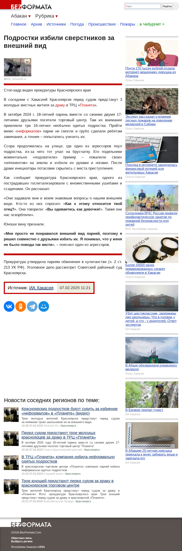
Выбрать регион (21, 541)
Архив (36, 24)
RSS (42, 547)
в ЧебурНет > (152, 24)
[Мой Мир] (43, 306)
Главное (18, 24)
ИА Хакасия (41, 287)
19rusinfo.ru (19, 79)
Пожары (127, 24)
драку (60, 105)
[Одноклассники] (20, 306)
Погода (77, 24)
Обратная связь (21, 538)
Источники (56, 24)
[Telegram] (32, 306)
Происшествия (102, 24)
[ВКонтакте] (9, 306)
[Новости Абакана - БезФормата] (26, 5)
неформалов (28, 131)
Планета (87, 105)
